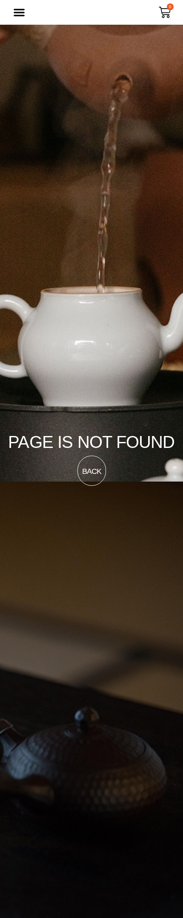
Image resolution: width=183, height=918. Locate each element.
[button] (19, 12)
